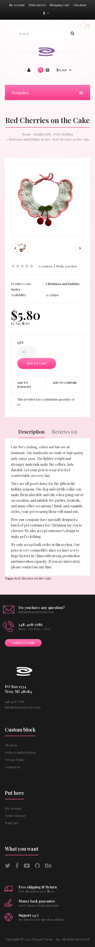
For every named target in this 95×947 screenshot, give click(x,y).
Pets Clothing (63, 134)
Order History (15, 815)
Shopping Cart (59, 5)
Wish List (11, 823)
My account (13, 808)
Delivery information (20, 752)
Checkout (79, 5)
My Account (17, 5)
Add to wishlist (24, 385)
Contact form (23, 643)
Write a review (66, 266)
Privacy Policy (15, 760)
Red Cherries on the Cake (71, 139)
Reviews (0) (64, 431)
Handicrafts (42, 134)
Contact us (12, 767)
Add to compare (65, 382)
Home (26, 134)
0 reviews (46, 266)
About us (11, 745)
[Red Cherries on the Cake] (47, 200)
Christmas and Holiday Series (28, 139)
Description (31, 431)
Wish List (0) (37, 5)
